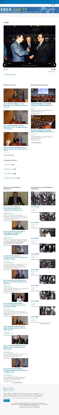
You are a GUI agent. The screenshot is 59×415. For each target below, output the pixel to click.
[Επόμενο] (54, 65)
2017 (33, 108)
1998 (29, 63)
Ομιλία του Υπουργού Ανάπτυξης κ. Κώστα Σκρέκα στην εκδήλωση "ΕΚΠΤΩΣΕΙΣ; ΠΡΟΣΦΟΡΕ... (14, 232)
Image (9, 63)
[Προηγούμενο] (4, 65)
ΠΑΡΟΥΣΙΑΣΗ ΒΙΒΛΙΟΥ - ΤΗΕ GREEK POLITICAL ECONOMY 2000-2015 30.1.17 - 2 (43, 131)
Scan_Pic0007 (35, 238)
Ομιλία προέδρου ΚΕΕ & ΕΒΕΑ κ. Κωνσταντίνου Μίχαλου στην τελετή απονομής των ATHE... (14, 305)
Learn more (35, 398)
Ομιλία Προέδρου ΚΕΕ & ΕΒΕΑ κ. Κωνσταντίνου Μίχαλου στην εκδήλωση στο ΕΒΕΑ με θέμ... (15, 370)
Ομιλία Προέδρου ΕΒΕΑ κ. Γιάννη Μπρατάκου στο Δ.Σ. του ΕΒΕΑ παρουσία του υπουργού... (16, 127)
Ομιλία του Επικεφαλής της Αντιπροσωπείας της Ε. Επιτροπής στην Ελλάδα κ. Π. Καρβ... (16, 257)
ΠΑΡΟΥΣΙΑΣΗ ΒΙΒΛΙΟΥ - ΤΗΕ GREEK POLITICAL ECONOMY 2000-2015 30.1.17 (42, 104)
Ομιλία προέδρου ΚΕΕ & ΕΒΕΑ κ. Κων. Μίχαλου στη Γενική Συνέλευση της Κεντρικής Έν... (15, 347)
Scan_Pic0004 (35, 285)
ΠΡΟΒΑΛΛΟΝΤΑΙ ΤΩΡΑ (10, 74)
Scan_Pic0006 (35, 254)
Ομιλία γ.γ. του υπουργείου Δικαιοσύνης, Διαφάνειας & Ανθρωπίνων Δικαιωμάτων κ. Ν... (13, 208)
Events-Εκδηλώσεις (10, 173)
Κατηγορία (24, 65)
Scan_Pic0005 (35, 269)
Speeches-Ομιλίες (9, 169)
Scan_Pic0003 (35, 301)
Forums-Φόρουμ (9, 164)
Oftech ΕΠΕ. (37, 407)
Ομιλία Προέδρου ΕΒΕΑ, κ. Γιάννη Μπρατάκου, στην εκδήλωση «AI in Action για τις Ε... (16, 105)
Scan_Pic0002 (35, 317)
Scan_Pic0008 (35, 222)
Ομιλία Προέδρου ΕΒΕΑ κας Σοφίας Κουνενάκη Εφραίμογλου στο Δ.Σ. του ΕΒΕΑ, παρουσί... (15, 328)
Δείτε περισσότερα (9, 155)
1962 (33, 210)
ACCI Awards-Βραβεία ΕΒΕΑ (11, 178)
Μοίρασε (6, 69)
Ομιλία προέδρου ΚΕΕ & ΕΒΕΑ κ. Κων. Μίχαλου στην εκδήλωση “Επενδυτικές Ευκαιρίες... (15, 281)
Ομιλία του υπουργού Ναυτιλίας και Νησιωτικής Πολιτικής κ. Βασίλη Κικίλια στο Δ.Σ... (16, 149)
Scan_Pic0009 (35, 207)
